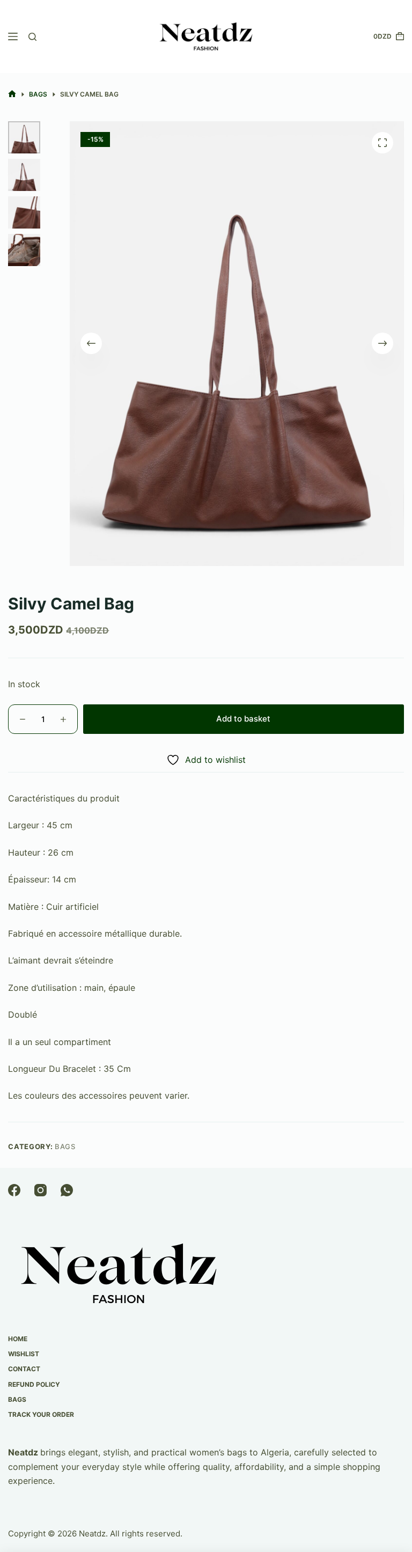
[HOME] (12, 94)
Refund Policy (34, 1384)
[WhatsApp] (67, 1190)
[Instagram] (40, 1190)
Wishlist (23, 1354)
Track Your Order (41, 1414)
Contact (24, 1369)
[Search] (32, 37)
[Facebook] (14, 1190)
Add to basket (243, 719)
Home (17, 1339)
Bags (65, 1146)
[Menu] (13, 36)
